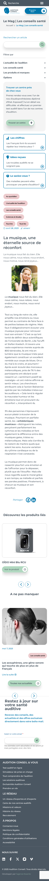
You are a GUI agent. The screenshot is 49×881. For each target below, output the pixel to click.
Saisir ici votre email (13, 734)
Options (7, 77)
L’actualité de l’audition (15, 62)
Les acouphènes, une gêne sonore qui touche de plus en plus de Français (23, 665)
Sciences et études (13, 217)
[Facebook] (28, 500)
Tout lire (9, 224)
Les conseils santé (13, 67)
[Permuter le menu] (42, 3)
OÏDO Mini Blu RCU (14, 562)
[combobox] (17, 3)
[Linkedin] (33, 500)
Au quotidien (11, 196)
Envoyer (37, 740)
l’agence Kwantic (23, 874)
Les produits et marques (16, 72)
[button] (21, 584)
